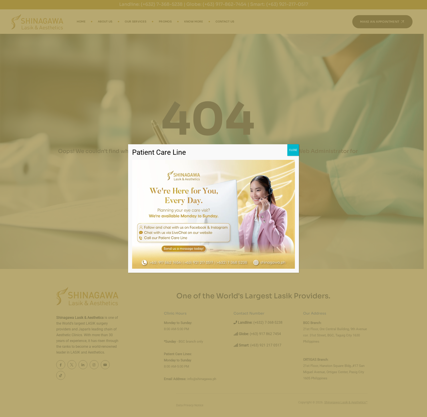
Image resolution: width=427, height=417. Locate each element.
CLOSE (293, 150)
